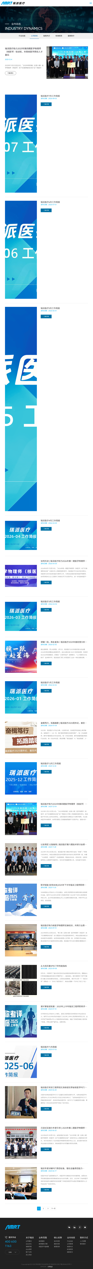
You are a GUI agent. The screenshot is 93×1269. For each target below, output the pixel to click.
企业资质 (29, 1249)
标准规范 (59, 36)
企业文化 (29, 1244)
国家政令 (71, 36)
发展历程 (29, 1246)
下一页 (53, 1208)
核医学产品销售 (44, 1246)
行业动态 (22, 36)
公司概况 (29, 1241)
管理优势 (57, 1246)
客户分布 (29, 1252)
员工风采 (29, 1254)
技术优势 (57, 1241)
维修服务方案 (43, 1244)
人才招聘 (83, 1241)
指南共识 (46, 36)
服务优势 (57, 1244)
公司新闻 (34, 36)
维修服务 (42, 1241)
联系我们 (83, 1244)
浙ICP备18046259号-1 (64, 1264)
